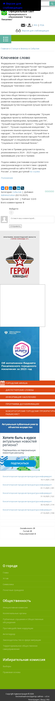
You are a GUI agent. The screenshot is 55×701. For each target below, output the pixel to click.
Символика (8, 584)
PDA (42, 25)
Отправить (15, 226)
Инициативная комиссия (15, 607)
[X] (14, 188)
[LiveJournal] (22, 188)
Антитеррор (9, 634)
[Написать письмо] (23, 25)
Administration (8, 195)
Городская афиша (16, 383)
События (34, 48)
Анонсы (24, 48)
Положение (7, 177)
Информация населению (21, 397)
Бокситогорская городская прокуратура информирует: (27, 476)
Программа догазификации (22, 403)
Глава (5, 572)
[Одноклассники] (6, 188)
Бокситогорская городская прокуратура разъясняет (30, 413)
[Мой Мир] (10, 188)
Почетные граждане (13, 590)
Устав (5, 578)
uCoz (47, 696)
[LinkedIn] (18, 188)
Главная (5, 48)
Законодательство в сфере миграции (22, 640)
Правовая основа (11, 672)
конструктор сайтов (34, 696)
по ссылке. (34, 171)
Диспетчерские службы (20, 389)
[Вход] (11, 212)
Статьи (14, 48)
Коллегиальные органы (15, 613)
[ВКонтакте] (2, 188)
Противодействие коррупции (18, 628)
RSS (35, 25)
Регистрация (33, 699)
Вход (43, 699)
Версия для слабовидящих (35, 30)
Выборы (7, 666)
